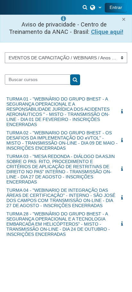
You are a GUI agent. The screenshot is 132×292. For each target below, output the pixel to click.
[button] (85, 7)
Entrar (116, 7)
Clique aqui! (107, 31)
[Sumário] (123, 111)
